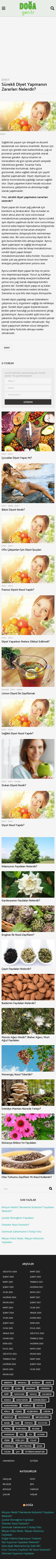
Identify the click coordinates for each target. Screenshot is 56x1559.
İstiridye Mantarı (35, 1451)
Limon (19, 690)
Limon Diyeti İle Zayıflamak (18, 693)
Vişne (7, 1440)
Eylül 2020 (35, 1328)
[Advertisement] (28, 46)
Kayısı (40, 1405)
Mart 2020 (35, 1359)
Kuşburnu (32, 1411)
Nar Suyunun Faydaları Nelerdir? (20, 1542)
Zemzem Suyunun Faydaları (18, 1553)
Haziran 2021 (36, 1287)
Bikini (10, 506)
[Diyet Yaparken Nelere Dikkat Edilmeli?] (28, 615)
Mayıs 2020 (35, 1348)
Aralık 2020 (35, 1312)
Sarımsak (9, 1434)
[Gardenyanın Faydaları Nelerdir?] (28, 884)
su (30, 1434)
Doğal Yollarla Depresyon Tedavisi (21, 1538)
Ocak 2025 (8, 1292)
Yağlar (33, 1494)
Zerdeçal (9, 1446)
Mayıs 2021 (35, 1292)
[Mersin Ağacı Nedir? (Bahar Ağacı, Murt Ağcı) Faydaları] (28, 1021)
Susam (41, 1434)
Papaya (29, 1423)
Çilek (39, 1446)
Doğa (29, 1505)
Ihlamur (46, 1394)
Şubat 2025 (8, 1287)
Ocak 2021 (35, 1307)
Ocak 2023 (8, 1328)
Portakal (21, 1428)
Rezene (36, 1428)
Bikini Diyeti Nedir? (13, 509)
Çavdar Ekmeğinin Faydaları (18, 1218)
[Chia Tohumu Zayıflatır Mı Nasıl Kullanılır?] (28, 1161)
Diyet (6, 79)
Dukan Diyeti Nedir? (14, 785)
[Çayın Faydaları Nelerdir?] (28, 953)
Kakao (7, 1399)
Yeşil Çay (20, 1440)
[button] (3, 8)
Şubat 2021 (35, 1302)
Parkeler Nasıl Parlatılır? (15, 1224)
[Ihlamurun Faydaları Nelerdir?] (28, 850)
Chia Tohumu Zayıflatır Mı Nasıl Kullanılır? (27, 1177)
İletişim (34, 1460)
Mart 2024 (8, 1307)
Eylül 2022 (8, 1348)
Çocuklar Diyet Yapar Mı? (17, 458)
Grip (6, 1394)
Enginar (30, 1388)
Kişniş (18, 1411)
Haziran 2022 (9, 1364)
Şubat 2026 (8, 1276)
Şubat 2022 (35, 1276)
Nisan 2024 (8, 1302)
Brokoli (22, 1382)
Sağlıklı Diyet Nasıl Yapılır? (17, 733)
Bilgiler (5, 690)
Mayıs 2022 (8, 1369)
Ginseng (45, 1388)
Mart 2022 (35, 1271)
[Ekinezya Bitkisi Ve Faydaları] (28, 1127)
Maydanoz (24, 1417)
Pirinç (7, 1428)
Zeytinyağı (25, 1446)
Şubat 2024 (8, 1312)
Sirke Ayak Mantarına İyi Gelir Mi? (21, 1546)
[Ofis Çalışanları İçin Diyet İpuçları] (28, 529)
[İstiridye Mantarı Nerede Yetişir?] (28, 1092)
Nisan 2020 (35, 1353)
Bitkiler (7, 1489)
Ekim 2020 (35, 1323)
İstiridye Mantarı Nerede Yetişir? (21, 1108)
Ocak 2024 (8, 1317)
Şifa (32, 1484)
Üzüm (7, 1451)
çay (18, 1451)
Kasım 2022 (8, 1338)
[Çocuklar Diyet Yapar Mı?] (28, 431)
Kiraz (7, 1411)
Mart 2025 (8, 1281)
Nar (17, 1423)
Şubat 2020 (35, 1364)
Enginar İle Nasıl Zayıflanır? (18, 935)
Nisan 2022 (8, 1374)
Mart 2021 (35, 1297)
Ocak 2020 (35, 1369)
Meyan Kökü (42, 1417)
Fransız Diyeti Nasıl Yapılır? (18, 590)
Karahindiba (11, 1405)
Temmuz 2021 (36, 1281)
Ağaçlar (7, 1479)
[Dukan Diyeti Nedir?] (28, 759)
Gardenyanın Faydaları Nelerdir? (21, 900)
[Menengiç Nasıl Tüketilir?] (28, 1058)
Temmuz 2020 (36, 1338)
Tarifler (34, 1489)
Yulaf (33, 1440)
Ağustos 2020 (37, 1333)
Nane (7, 1423)
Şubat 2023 (8, 1323)
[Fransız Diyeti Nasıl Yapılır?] (28, 569)
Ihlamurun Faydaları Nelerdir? (19, 866)
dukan (18, 781)
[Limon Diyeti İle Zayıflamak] (28, 667)
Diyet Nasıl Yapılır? (13, 825)
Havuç (33, 1394)
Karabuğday (40, 1399)
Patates (42, 1423)
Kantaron (22, 1399)
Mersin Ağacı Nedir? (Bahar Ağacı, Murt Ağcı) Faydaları (25, 1039)
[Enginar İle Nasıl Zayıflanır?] (28, 918)
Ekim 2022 (7, 1343)
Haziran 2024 (9, 1297)
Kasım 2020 (35, 1317)
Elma (18, 1388)
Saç (22, 1434)
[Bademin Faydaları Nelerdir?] (28, 987)
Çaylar (6, 1494)
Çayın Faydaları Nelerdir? (16, 969)
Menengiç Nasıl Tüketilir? (17, 1074)
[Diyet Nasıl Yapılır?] (28, 805)
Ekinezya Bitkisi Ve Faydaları (19, 1143)
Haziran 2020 (36, 1343)
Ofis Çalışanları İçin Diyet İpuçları (21, 549)
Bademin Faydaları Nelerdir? (19, 1003)
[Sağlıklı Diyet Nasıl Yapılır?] (28, 713)
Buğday (36, 1382)
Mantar (8, 1417)
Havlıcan (19, 1394)
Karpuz (27, 1405)
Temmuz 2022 (9, 1359)
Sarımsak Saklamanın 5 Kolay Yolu (21, 1231)
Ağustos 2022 (10, 1353)
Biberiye (8, 1382)
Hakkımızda (8, 1460)
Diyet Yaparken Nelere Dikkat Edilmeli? (26, 641)
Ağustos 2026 (10, 1271)
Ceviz (48, 1382)
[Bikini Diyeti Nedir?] (28, 483)
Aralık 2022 (8, 1333)
